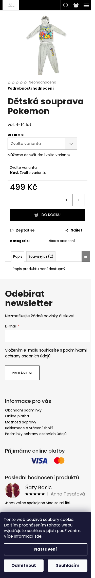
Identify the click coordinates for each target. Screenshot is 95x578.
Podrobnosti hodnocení (31, 88)
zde (38, 536)
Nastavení (45, 549)
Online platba (17, 416)
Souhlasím (67, 565)
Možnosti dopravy (20, 422)
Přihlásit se (22, 372)
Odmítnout (23, 565)
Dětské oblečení (61, 240)
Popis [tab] (17, 256)
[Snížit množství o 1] (54, 200)
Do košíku (51, 214)
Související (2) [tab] (40, 256)
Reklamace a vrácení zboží (29, 428)
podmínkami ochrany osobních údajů (46, 353)
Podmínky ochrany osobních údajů (36, 433)
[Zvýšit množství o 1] (78, 200)
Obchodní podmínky (23, 410)
